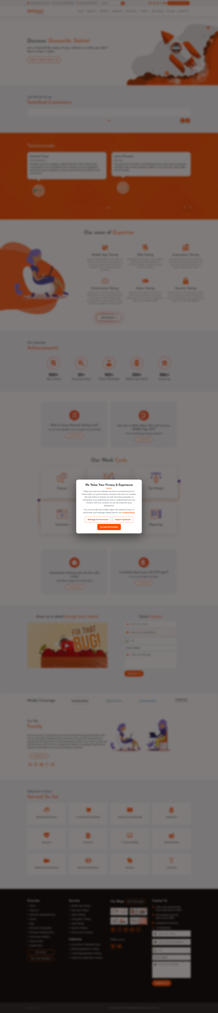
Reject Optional (122, 519)
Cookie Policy (128, 512)
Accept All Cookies (109, 527)
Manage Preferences (98, 519)
